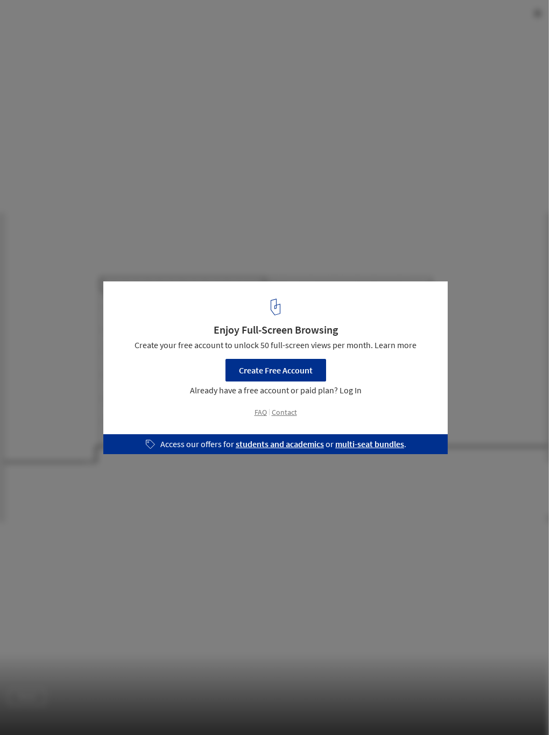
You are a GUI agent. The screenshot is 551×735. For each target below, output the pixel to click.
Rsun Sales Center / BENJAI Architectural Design (141, 19)
